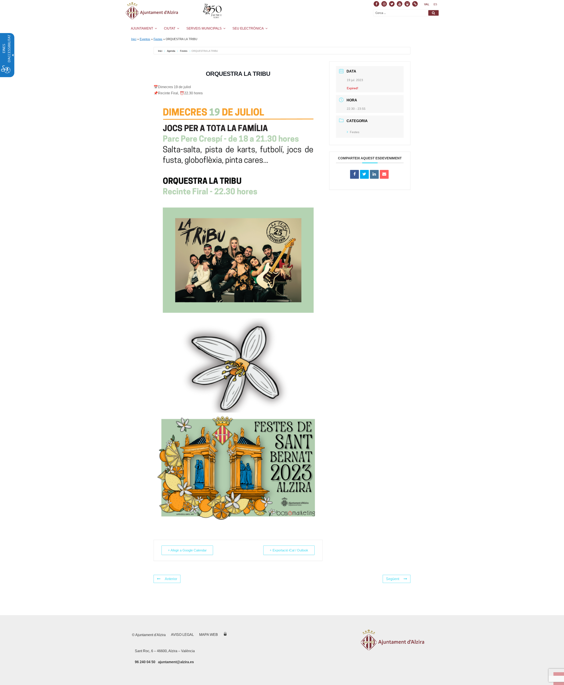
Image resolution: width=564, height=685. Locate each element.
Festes (158, 39)
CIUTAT (169, 28)
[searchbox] (406, 12)
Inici (133, 39)
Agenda (171, 51)
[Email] (384, 174)
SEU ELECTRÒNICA (248, 28)
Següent (392, 579)
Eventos (145, 39)
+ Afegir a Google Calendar (187, 550)
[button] (433, 13)
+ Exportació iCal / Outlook (289, 550)
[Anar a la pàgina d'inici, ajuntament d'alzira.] (174, 10)
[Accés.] (225, 635)
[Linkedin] (374, 174)
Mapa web (208, 635)
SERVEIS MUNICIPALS (204, 28)
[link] (426, 4)
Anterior (171, 579)
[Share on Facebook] (354, 174)
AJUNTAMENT (142, 28)
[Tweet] (364, 174)
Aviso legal (182, 635)
